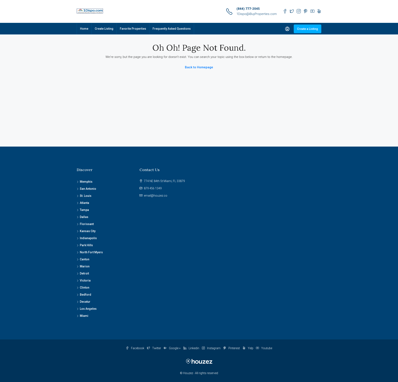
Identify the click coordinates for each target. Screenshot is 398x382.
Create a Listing (307, 29)
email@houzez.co (155, 195)
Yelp (250, 348)
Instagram (213, 348)
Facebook (137, 348)
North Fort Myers (91, 252)
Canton (84, 259)
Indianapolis (88, 238)
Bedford (85, 294)
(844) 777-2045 (248, 9)
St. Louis (85, 195)
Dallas (84, 217)
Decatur (85, 301)
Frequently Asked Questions (172, 28)
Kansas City (88, 231)
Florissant (87, 224)
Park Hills (86, 245)
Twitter (157, 348)
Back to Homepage (199, 67)
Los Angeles (88, 308)
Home (84, 28)
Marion (85, 266)
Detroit (84, 273)
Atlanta (84, 202)
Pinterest (234, 348)
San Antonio (88, 188)
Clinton (84, 287)
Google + (174, 348)
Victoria (85, 280)
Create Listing (104, 28)
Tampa (84, 210)
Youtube (266, 348)
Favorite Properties (133, 28)
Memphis (86, 181)
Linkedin (194, 348)
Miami (84, 315)
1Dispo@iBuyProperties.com (257, 14)
